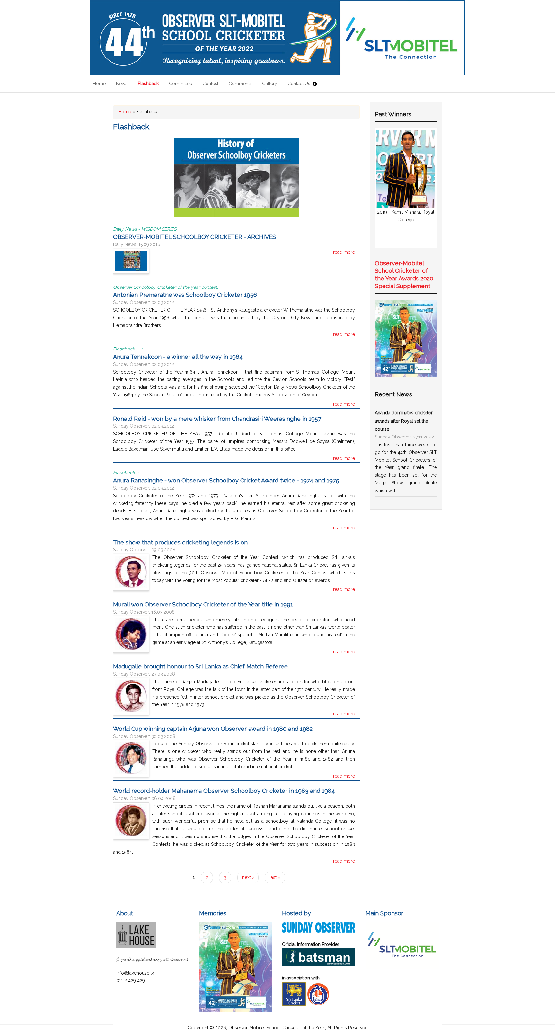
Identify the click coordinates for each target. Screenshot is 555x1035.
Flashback (148, 83)
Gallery (269, 83)
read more (344, 252)
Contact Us (298, 83)
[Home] (277, 37)
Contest (210, 83)
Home (99, 83)
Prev (385, 188)
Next (427, 188)
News (122, 83)
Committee (180, 83)
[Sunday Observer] (318, 930)
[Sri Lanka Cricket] (294, 1004)
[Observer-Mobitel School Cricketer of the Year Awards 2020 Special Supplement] (406, 375)
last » (274, 877)
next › (248, 877)
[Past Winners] (236, 215)
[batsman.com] (318, 964)
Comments (240, 83)
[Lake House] (136, 946)
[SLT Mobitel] (402, 967)
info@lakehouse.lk (135, 973)
